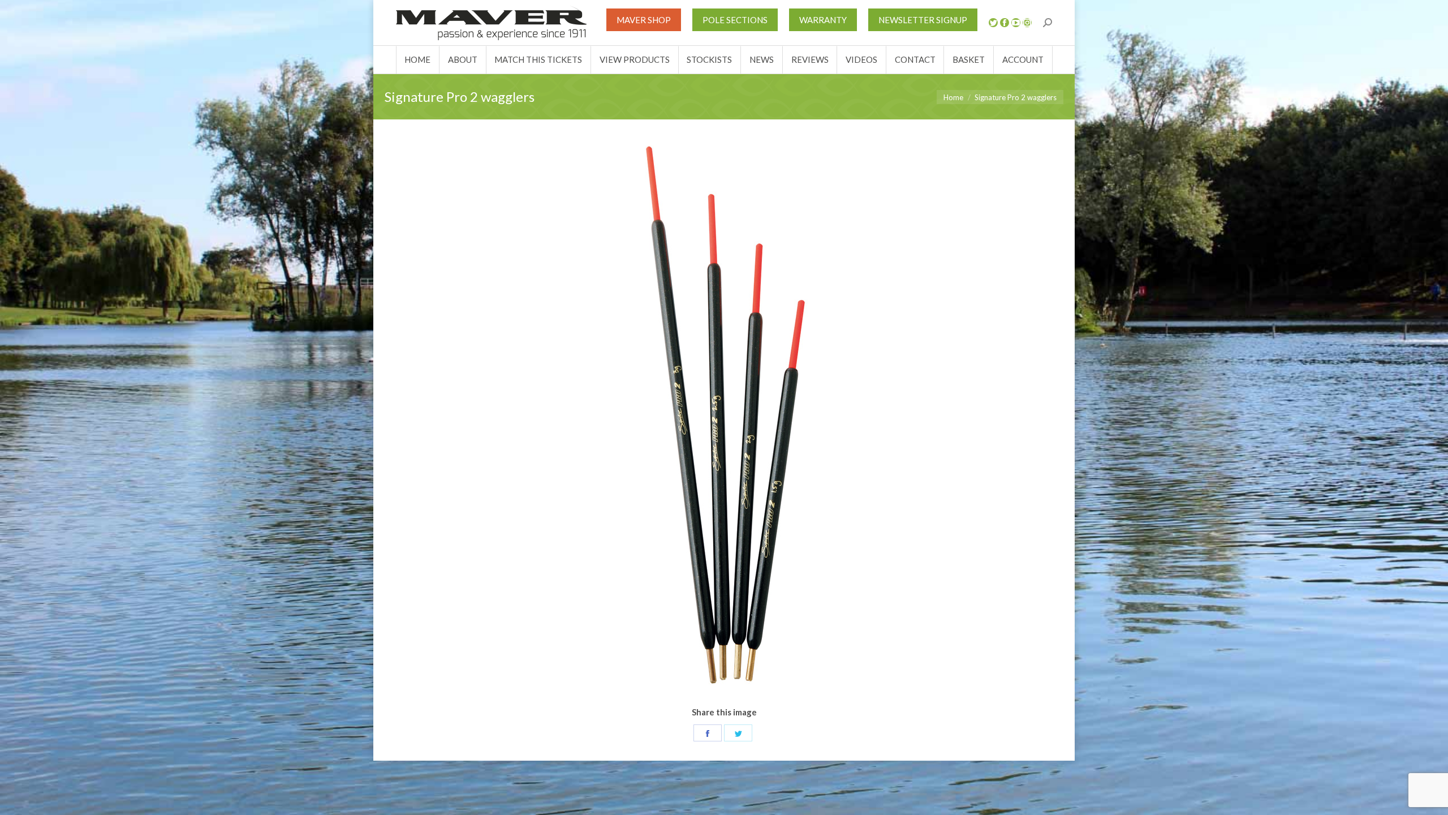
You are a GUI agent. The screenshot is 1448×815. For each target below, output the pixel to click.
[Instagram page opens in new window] (1027, 22)
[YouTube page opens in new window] (1015, 22)
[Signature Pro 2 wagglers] (724, 419)
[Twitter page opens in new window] (993, 22)
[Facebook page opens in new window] (1004, 22)
